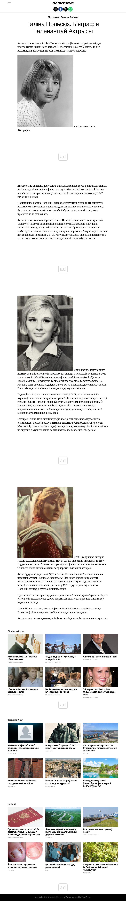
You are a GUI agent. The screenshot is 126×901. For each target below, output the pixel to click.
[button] (9, 3)
